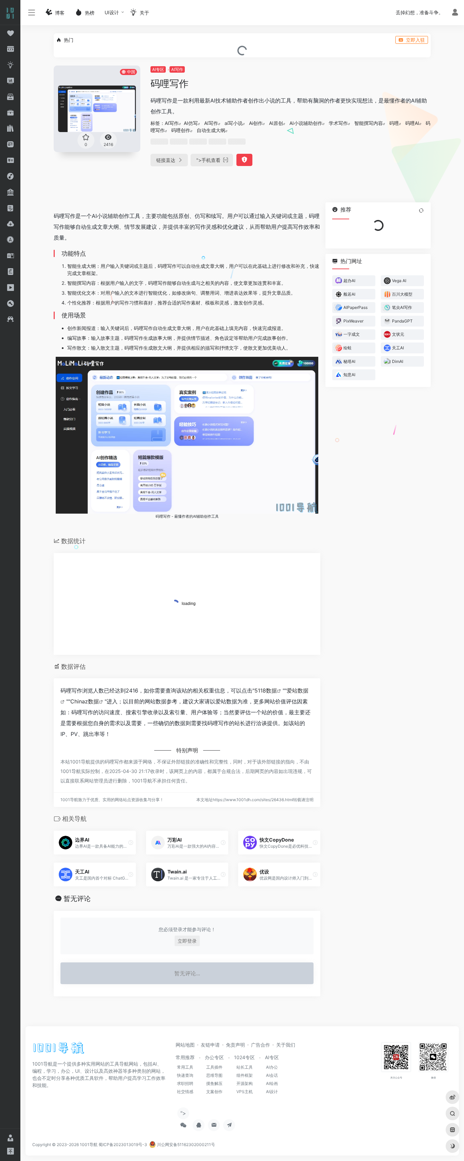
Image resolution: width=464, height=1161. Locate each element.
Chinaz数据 (84, 701)
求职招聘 (185, 1083)
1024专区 (244, 1057)
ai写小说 (234, 123)
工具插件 (214, 1067)
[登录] (455, 13)
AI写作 (177, 69)
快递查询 (185, 1075)
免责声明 (235, 1045)
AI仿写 (191, 123)
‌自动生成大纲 (211, 130)
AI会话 (272, 1075)
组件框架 (244, 1075)
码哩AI (412, 123)
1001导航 (88, 1144)
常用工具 (185, 1067)
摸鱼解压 (214, 1083)
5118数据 (265, 690)
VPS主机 (244, 1091)
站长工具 (244, 1067)
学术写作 (338, 123)
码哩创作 (180, 130)
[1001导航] (58, 1050)
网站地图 (185, 1045)
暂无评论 (77, 899)
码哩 (394, 123)
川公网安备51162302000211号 (185, 1144)
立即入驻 (415, 40)
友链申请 (210, 1045)
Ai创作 (256, 123)
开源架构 (244, 1083)
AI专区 (158, 69)
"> (208, 160)
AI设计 (272, 1091)
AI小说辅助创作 (305, 123)
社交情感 (185, 1091)
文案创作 (214, 1091)
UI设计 (112, 12)
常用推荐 (185, 1057)
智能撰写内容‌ (368, 123)
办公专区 (214, 1057)
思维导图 (214, 1075)
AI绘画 (272, 1083)
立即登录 (187, 941)
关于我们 (285, 1045)
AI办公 (272, 1067)
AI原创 (276, 123)
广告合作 (260, 1045)
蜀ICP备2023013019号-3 (123, 1144)
